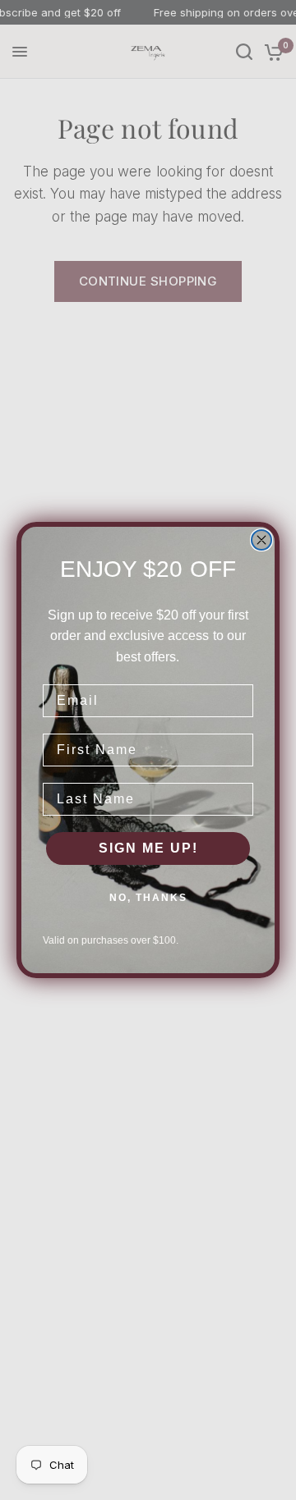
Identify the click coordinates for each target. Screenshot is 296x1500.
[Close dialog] (261, 540)
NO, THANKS (148, 897)
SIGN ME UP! (148, 848)
